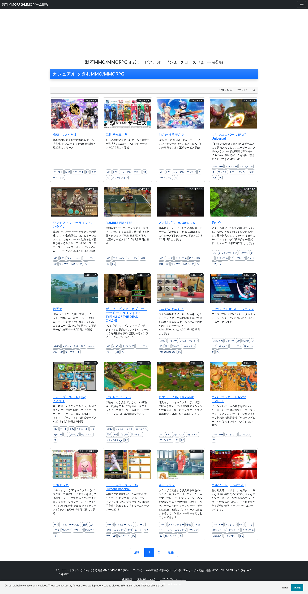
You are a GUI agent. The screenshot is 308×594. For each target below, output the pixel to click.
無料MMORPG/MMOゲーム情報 (25, 4)
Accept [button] (297, 587)
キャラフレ (167, 485)
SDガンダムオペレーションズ (233, 309)
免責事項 (127, 579)
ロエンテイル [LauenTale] (177, 397)
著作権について (146, 579)
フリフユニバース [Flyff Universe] (228, 136)
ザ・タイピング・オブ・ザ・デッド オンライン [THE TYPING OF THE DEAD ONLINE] (126, 315)
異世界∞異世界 (117, 134)
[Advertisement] (154, 33)
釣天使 (57, 309)
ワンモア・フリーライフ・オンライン (73, 224)
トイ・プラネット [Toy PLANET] (69, 399)
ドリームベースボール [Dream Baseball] (122, 487)
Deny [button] (285, 587)
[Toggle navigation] (301, 4)
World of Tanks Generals (177, 222)
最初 (137, 552)
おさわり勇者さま (171, 134)
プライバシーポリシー (173, 579)
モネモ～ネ (61, 485)
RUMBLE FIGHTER (119, 222)
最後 (171, 552)
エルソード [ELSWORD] (229, 485)
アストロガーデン (118, 397)
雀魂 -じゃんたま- (65, 134)
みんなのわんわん (171, 309)
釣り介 (216, 222)
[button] (5, 589)
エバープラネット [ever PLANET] (229, 399)
